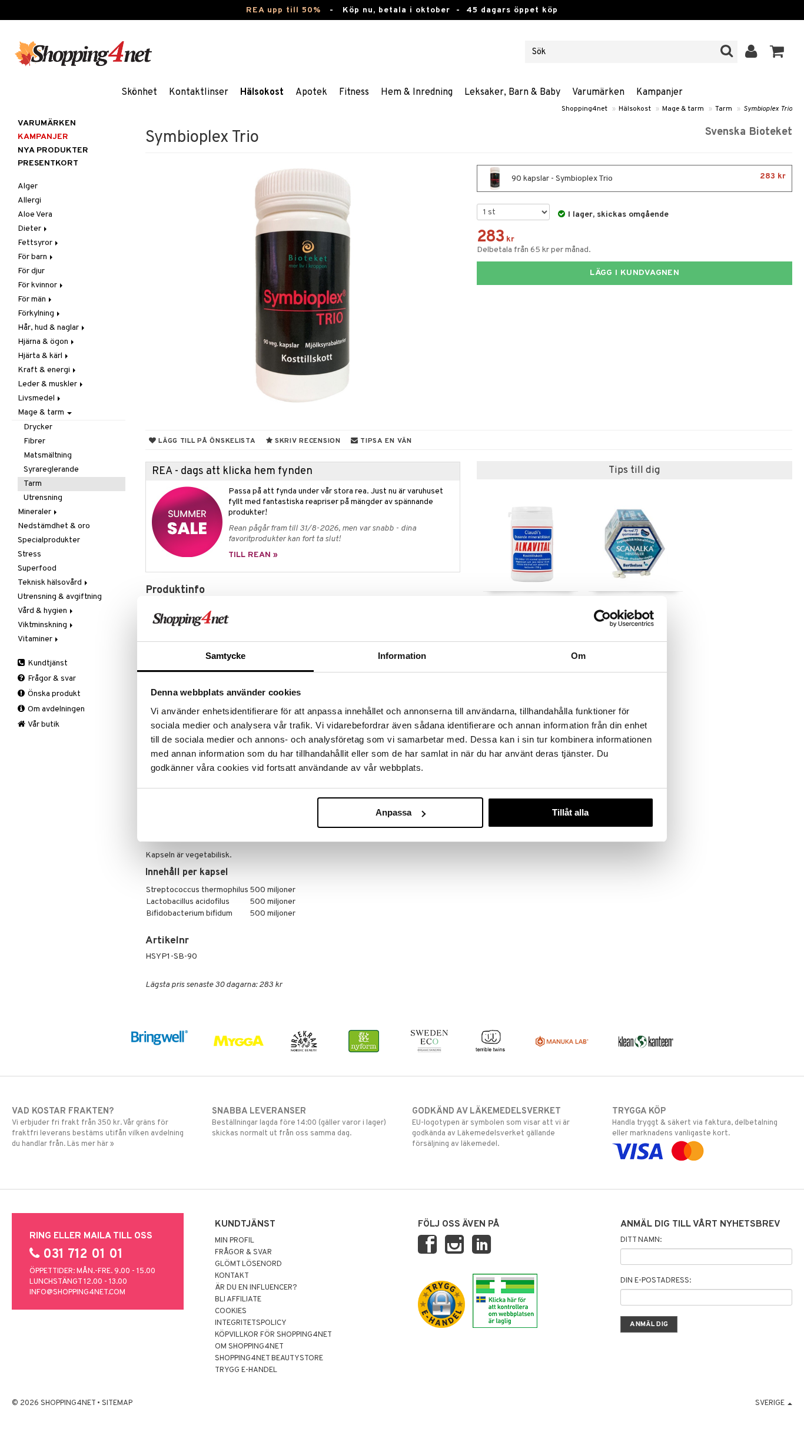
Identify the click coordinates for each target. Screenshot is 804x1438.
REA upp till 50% (283, 10)
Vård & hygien (43, 611)
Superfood (37, 569)
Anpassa (393, 812)
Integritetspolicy (251, 1323)
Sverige (770, 1403)
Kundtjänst (47, 663)
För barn (33, 257)
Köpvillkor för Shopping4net (273, 1335)
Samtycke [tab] (225, 656)
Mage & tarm (683, 109)
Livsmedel (37, 398)
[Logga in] (751, 52)
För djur (31, 271)
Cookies (231, 1311)
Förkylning (37, 314)
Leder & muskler (48, 384)
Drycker (38, 427)
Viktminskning (43, 625)
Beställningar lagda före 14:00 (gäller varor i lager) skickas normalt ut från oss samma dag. (299, 1122)
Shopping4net (584, 109)
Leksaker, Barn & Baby (512, 92)
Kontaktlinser (198, 92)
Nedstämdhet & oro (54, 526)
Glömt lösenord (248, 1264)
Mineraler (35, 512)
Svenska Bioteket (748, 132)
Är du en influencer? (256, 1288)
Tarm (723, 109)
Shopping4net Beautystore (269, 1358)
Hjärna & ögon (44, 342)
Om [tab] (578, 656)
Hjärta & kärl (41, 356)
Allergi (29, 201)
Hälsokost (262, 92)
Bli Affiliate (238, 1299)
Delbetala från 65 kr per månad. (534, 250)
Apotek (311, 92)
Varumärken (598, 92)
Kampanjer (659, 92)
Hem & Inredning (417, 92)
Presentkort (48, 163)
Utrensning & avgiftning (60, 597)
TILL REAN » (253, 555)
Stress (29, 554)
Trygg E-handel (246, 1370)
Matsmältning (48, 455)
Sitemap (117, 1403)
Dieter (30, 229)
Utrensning (43, 498)
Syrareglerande (51, 470)
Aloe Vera (35, 215)
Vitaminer (36, 639)
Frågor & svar (51, 679)
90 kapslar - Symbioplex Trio (648, 177)
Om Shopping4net (249, 1346)
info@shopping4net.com (77, 1292)
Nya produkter (53, 150)
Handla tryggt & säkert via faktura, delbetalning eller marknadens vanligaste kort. (695, 1122)
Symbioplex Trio (767, 109)
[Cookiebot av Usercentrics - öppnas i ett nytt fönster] (602, 618)
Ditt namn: (641, 1240)
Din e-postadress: (655, 1280)
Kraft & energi (45, 370)
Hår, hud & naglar (49, 328)
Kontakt (232, 1276)
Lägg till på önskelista (205, 441)
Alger (28, 186)
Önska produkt (53, 694)
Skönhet (139, 92)
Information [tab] (402, 656)
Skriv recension (306, 441)
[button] (777, 52)
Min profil (234, 1240)
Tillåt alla (570, 812)
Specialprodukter (49, 540)
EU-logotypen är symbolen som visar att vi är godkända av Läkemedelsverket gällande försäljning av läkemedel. (491, 1127)
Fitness (354, 92)
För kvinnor (38, 285)
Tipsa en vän (384, 441)
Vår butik (42, 725)
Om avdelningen (55, 709)
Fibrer (34, 441)
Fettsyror (36, 243)
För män (33, 299)
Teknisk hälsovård (51, 583)
